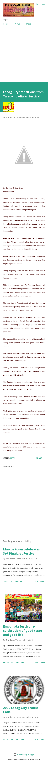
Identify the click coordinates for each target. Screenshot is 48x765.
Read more (40, 581)
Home (5, 24)
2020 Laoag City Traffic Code (20, 710)
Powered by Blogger (26, 754)
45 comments (17, 739)
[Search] (37, 4)
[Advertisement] (24, 52)
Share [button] (39, 458)
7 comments (17, 581)
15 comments (17, 662)
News (17, 24)
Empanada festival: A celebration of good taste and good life (22, 630)
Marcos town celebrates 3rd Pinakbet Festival (21, 551)
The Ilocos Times (17, 4)
